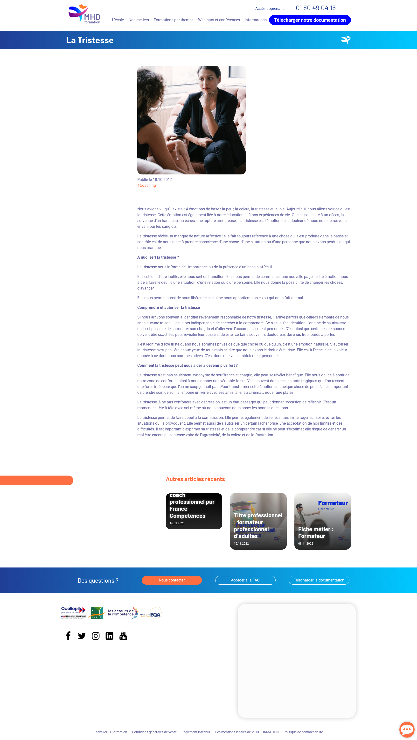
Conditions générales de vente (154, 732)
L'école (118, 20)
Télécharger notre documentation (310, 20)
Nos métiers (139, 20)
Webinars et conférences (219, 20)
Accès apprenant (269, 8)
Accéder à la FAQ (245, 580)
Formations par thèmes (173, 20)
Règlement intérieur (195, 732)
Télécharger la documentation (319, 580)
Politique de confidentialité (303, 732)
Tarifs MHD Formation (110, 732)
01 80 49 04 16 (316, 7)
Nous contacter (172, 580)
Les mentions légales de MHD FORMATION (247, 732)
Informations (256, 20)
